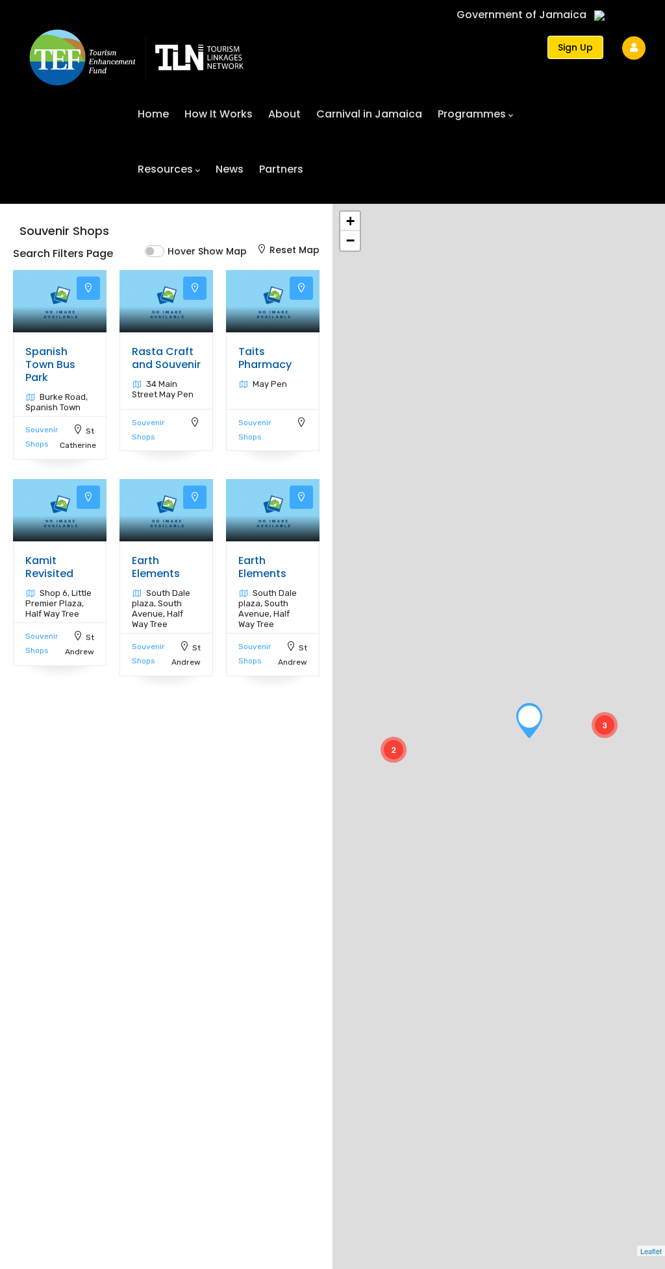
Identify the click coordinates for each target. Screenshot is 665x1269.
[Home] (136, 51)
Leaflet (651, 1251)
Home (153, 113)
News (230, 169)
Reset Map (295, 249)
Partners (281, 169)
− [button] (350, 240)
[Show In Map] (88, 288)
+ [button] (350, 221)
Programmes (472, 113)
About (284, 113)
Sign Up (575, 47)
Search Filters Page (63, 253)
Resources (165, 169)
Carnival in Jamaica (369, 113)
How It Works (218, 113)
